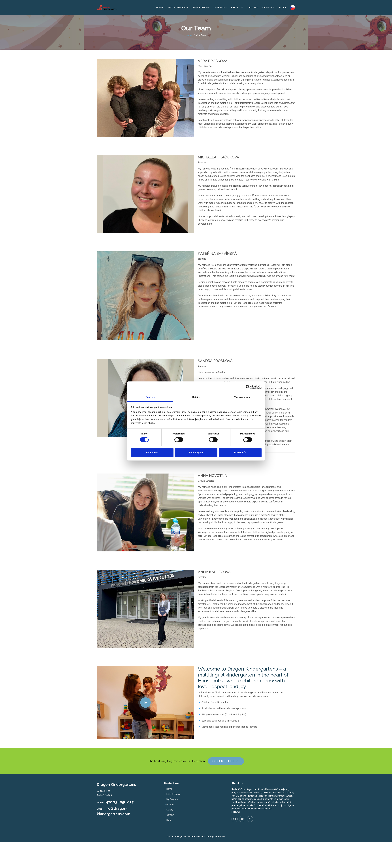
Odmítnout (152, 452)
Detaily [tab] (196, 397)
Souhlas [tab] (150, 397)
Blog (282, 7)
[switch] (178, 439)
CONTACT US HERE (225, 761)
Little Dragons (178, 7)
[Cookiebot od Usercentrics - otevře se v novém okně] (248, 387)
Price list (237, 7)
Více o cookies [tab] (242, 397)
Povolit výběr (196, 452)
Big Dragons (200, 7)
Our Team (220, 7)
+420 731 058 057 (119, 802)
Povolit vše (240, 452)
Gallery (253, 7)
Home (159, 7)
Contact (268, 7)
